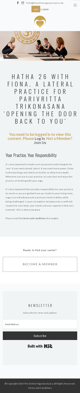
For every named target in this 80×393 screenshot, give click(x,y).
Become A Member (40, 264)
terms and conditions (34, 218)
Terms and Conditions (40, 387)
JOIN (35, 9)
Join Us (40, 142)
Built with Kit (40, 346)
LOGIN (45, 9)
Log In (40, 138)
